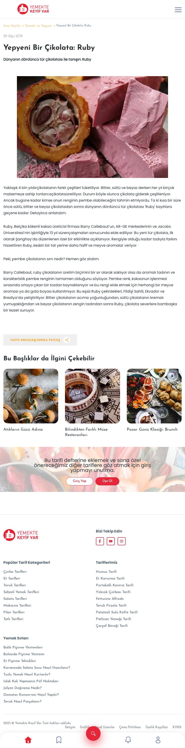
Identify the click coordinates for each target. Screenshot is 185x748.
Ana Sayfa (11, 26)
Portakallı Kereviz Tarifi (115, 585)
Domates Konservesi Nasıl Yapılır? (31, 695)
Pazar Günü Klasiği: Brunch (152, 430)
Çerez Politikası (130, 727)
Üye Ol (107, 481)
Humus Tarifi (106, 572)
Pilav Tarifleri (13, 612)
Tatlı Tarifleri (13, 619)
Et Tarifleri (11, 578)
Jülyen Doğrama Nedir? (22, 688)
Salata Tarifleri (15, 599)
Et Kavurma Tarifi (110, 578)
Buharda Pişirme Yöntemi (23, 654)
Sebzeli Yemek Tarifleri (21, 592)
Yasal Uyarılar (104, 727)
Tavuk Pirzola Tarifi (111, 605)
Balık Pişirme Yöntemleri (22, 647)
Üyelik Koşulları (157, 727)
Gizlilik (85, 727)
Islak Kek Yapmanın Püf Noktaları (30, 681)
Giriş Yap (79, 481)
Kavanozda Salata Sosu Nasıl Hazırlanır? (36, 668)
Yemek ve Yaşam (38, 26)
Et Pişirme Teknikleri (19, 661)
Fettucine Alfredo (110, 599)
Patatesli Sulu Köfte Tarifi (117, 612)
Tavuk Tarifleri (14, 585)
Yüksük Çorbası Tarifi (113, 592)
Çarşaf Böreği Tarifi (112, 626)
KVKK (177, 727)
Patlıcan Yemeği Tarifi (113, 619)
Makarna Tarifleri (17, 605)
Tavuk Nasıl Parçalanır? (22, 701)
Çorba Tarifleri (14, 572)
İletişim (70, 727)
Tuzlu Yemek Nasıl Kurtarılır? (26, 674)
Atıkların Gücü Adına (23, 430)
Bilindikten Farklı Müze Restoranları (86, 432)
